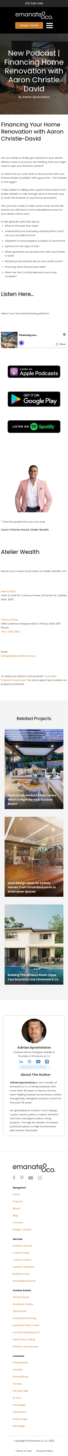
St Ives (17, 1398)
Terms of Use (23, 1451)
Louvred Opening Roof (26, 1332)
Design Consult (29, 25)
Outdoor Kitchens (23, 1266)
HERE (64, 571)
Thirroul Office (9, 619)
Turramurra (19, 1412)
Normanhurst (21, 1376)
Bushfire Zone (21, 1274)
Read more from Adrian (34, 1067)
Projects (18, 1201)
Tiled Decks (19, 1311)
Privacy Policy (44, 1451)
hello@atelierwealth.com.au (18, 656)
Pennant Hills (20, 1391)
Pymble (17, 1383)
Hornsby (18, 1369)
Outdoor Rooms (22, 1245)
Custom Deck (21, 1252)
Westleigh (19, 1426)
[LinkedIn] (21, 1061)
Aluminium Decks (23, 1304)
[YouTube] (38, 1061)
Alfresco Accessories (25, 1346)
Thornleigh (19, 1405)
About (16, 1208)
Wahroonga (20, 1419)
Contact (18, 1222)
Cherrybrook (20, 1362)
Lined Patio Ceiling (24, 1339)
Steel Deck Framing (24, 1318)
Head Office (8, 591)
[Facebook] (47, 1061)
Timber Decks (21, 1297)
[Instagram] (29, 1061)
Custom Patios (22, 1259)
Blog (15, 1215)
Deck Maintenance (24, 1281)
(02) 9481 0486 (34, 3)
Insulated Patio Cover (26, 1325)
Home (16, 1194)
